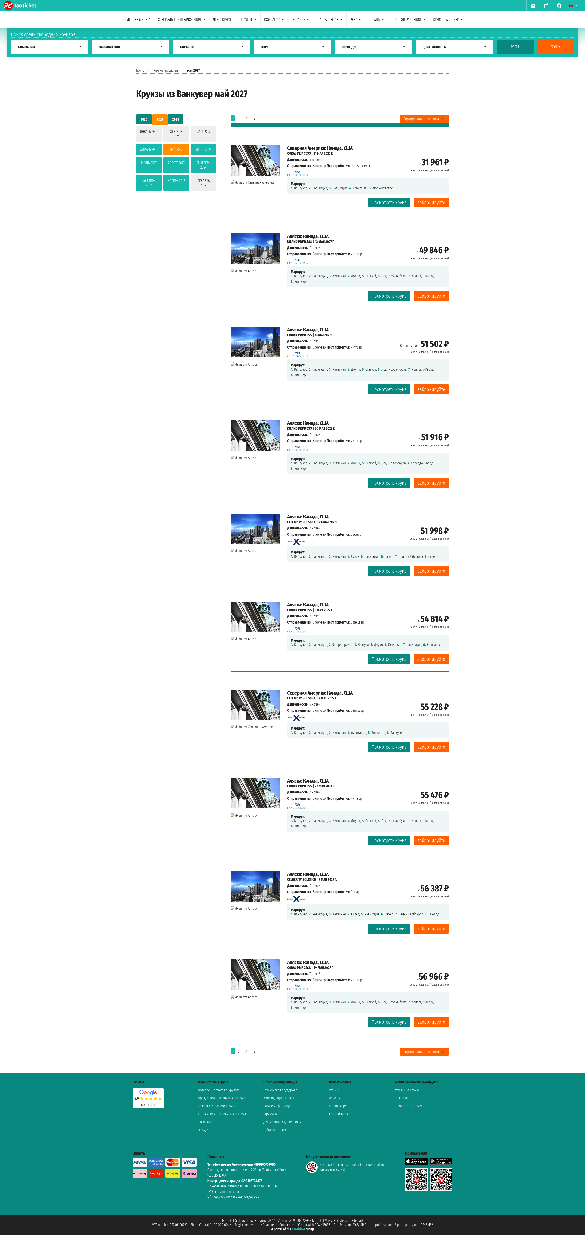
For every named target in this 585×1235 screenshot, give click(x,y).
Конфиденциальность (279, 1098)
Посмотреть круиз (389, 202)
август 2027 (176, 163)
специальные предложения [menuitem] (179, 19)
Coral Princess (299, 153)
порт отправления (165, 70)
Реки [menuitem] (353, 19)
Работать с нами (274, 1130)
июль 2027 (149, 163)
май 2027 (176, 149)
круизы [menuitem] (246, 19)
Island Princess (299, 241)
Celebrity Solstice (301, 522)
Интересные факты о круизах (218, 1090)
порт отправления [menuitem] (407, 19)
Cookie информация (277, 1106)
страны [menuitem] (375, 19)
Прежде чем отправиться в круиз (221, 1098)
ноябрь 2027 (176, 181)
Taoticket (298, 1229)
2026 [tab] (144, 119)
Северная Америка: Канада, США (320, 148)
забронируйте (431, 202)
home (140, 70)
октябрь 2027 (149, 183)
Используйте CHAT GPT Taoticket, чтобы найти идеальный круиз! (351, 1167)
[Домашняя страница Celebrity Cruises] (296, 540)
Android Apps (338, 1114)
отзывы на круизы (407, 1090)
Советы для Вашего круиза (217, 1106)
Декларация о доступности (282, 1122)
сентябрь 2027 (203, 165)
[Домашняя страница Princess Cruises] (297, 172)
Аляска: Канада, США (308, 236)
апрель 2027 (149, 149)
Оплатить (401, 1098)
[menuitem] (533, 5)
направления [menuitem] (328, 19)
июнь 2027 (203, 149)
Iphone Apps (337, 1106)
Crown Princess (299, 335)
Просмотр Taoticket (408, 1106)
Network (334, 1098)
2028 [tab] (175, 119)
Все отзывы (148, 1105)
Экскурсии (205, 1122)
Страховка (270, 1114)
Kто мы (334, 1090)
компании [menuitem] (272, 19)
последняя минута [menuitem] (135, 19)
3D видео (204, 1130)
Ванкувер (319, 166)
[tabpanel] (176, 159)
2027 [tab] (160, 119)
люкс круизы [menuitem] (223, 19)
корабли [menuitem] (299, 19)
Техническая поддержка (280, 1090)
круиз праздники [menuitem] (446, 19)
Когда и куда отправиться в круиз (222, 1114)
